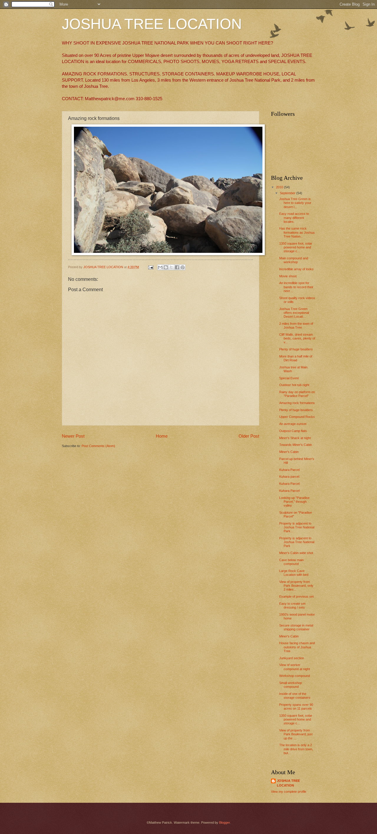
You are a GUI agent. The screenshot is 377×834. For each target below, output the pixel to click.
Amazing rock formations (297, 403)
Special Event (289, 378)
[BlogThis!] (166, 267)
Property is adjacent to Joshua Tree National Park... (296, 527)
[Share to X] (171, 267)
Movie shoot (288, 276)
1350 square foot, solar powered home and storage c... (295, 247)
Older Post (249, 436)
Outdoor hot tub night (294, 385)
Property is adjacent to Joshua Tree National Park (296, 542)
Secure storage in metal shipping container (296, 627)
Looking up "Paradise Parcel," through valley (294, 501)
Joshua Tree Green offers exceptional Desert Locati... (294, 313)
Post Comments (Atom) (98, 446)
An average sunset (292, 424)
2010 (280, 187)
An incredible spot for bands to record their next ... (296, 287)
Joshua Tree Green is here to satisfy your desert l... (295, 203)
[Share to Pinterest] (183, 267)
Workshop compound (294, 676)
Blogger (224, 822)
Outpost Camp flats (293, 431)
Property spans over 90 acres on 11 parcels (296, 706)
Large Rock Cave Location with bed (293, 572)
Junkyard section (291, 658)
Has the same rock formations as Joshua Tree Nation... (297, 232)
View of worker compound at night (294, 666)
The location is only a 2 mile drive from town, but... (296, 749)
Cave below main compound (291, 562)
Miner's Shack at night (295, 438)
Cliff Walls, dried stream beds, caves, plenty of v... (297, 338)
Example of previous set (296, 596)
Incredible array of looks (296, 269)
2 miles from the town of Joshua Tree (296, 325)
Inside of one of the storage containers (294, 695)
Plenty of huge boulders (296, 349)
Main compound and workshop (293, 260)
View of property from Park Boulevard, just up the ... (295, 734)
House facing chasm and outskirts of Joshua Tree (297, 647)
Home (162, 436)
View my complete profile (288, 791)
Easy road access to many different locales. (294, 217)
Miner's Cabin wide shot (296, 553)
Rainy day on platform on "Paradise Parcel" (297, 394)
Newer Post (73, 436)
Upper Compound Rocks (297, 416)
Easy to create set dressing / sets (292, 605)
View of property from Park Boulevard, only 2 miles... (296, 585)
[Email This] (160, 267)
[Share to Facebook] (177, 267)
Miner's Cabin (289, 452)
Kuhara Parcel (289, 470)
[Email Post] (150, 267)
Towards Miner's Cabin (295, 444)
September (288, 193)
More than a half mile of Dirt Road (295, 358)
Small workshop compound (290, 684)
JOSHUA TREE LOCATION (152, 24)
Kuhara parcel (289, 476)
